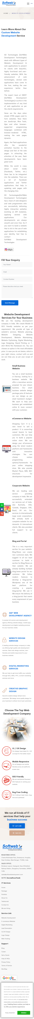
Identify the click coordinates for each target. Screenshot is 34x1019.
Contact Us (5, 905)
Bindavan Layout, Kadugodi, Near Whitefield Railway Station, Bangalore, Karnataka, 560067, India (16, 868)
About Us (4, 898)
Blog (2, 948)
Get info (18, 833)
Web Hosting (5, 939)
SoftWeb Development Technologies (15, 241)
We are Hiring (5, 908)
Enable (23, 1013)
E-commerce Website (8, 921)
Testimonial (5, 901)
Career (3, 952)
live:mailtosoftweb (13, 878)
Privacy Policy (5, 962)
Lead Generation (6, 928)
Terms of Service (6, 965)
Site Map (4, 969)
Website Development (8, 918)
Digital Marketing (6, 925)
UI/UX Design (5, 932)
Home (6, 13)
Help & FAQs (5, 958)
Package (4, 891)
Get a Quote (5, 955)
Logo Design (5, 935)
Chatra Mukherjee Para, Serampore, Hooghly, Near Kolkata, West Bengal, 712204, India (16, 859)
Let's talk (18, 826)
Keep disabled (10, 1013)
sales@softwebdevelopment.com (12, 874)
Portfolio (4, 894)
